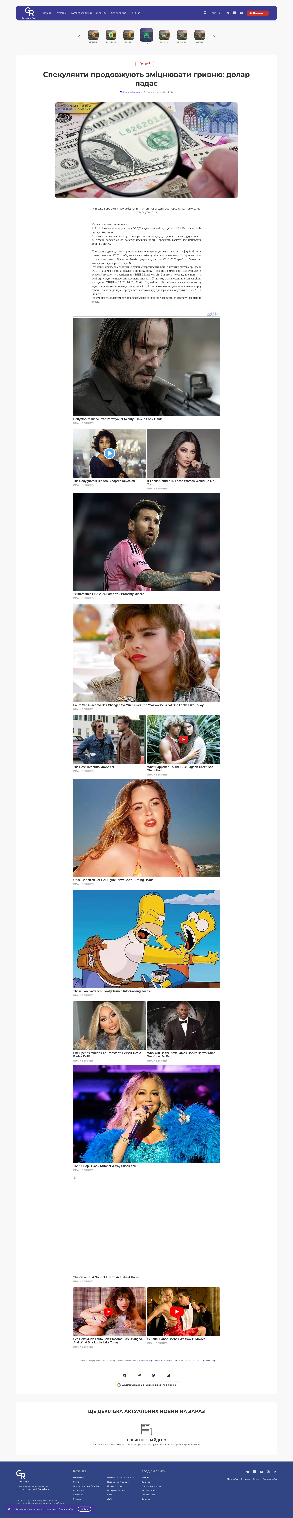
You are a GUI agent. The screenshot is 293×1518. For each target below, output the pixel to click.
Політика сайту (270, 1479)
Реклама (77, 1499)
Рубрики (62, 13)
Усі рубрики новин (96, 1361)
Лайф (109, 1499)
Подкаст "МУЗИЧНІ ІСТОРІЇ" (120, 1477)
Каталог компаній (81, 13)
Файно (84, 1509)
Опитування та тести (151, 1486)
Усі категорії (79, 1477)
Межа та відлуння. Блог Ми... (87, 1486)
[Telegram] (139, 1376)
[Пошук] (205, 13)
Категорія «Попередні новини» (122, 1361)
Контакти (136, 13)
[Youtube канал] (242, 13)
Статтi (76, 1482)
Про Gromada (118, 13)
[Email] (168, 1376)
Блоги (110, 1495)
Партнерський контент (118, 1482)
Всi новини (78, 1490)
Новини (47, 13)
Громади (101, 13)
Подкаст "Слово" (115, 1486)
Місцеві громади (149, 1490)
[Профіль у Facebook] (235, 13)
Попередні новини (145, 64)
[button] (125, 1376)
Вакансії (256, 1479)
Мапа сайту (232, 1479)
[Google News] (268, 1472)
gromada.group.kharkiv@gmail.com (32, 1489)
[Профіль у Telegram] (228, 13)
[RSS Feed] (275, 1472)
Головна (81, 1361)
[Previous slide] (79, 36)
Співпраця (245, 1479)
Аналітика (78, 1495)
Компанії (145, 1482)
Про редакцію (148, 1495)
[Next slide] (214, 36)
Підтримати (259, 13)
